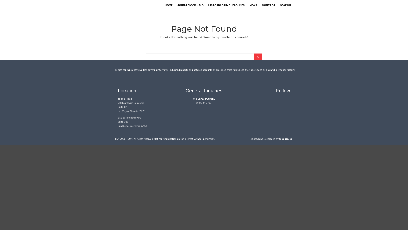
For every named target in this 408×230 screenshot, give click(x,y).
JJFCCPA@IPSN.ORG (204, 99)
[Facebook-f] (276, 101)
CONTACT (268, 5)
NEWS (253, 5)
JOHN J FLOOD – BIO (190, 5)
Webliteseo (285, 139)
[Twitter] (288, 101)
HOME (169, 5)
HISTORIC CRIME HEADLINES (226, 5)
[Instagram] (282, 101)
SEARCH (285, 5)
